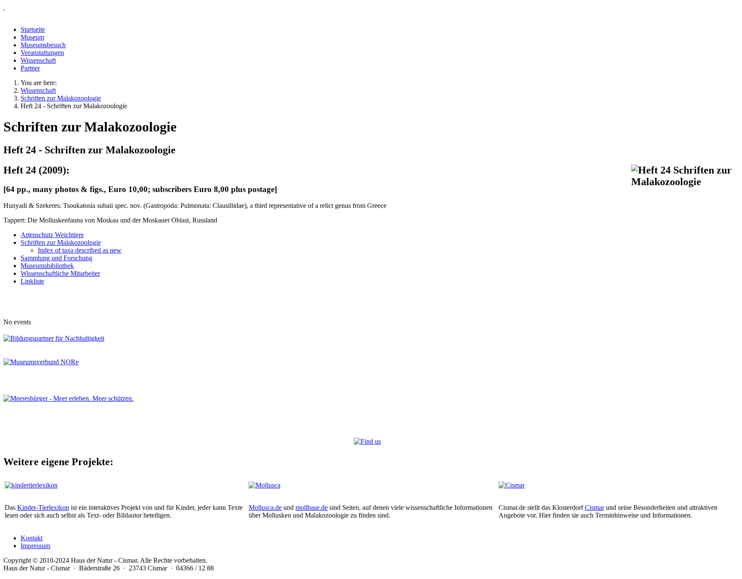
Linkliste (32, 281)
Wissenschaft (38, 60)
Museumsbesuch (43, 45)
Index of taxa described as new (80, 250)
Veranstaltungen (42, 52)
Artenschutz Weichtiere (52, 234)
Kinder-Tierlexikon (43, 507)
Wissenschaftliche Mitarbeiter (60, 273)
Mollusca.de (265, 507)
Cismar (594, 507)
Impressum (35, 545)
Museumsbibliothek (47, 265)
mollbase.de (311, 507)
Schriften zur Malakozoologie (61, 242)
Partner (30, 68)
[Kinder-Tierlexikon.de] (31, 485)
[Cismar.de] (512, 485)
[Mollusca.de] (264, 485)
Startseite (33, 29)
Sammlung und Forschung (56, 258)
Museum (32, 37)
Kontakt (32, 538)
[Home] (371, 7)
